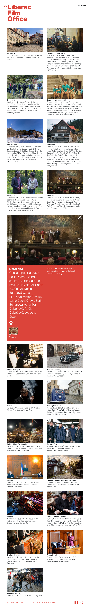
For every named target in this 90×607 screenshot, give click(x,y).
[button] (13, 240)
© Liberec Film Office (15, 602)
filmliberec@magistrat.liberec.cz (45, 602)
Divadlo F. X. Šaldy (13, 336)
